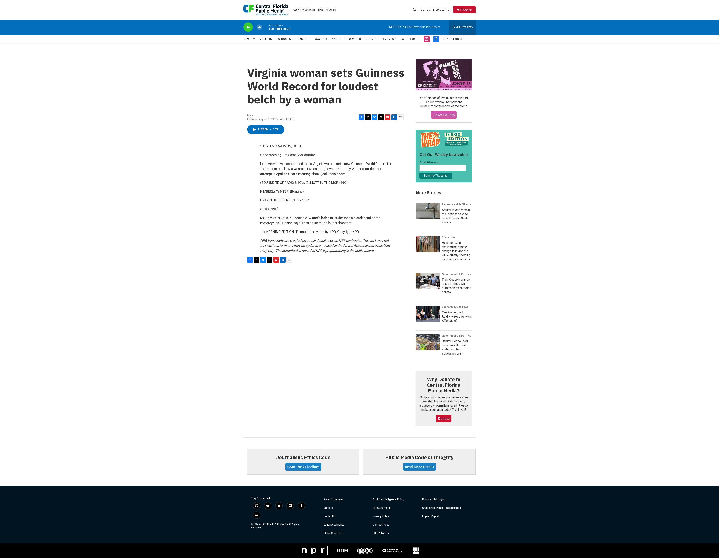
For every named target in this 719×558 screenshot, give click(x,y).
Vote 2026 (267, 38)
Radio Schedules (333, 499)
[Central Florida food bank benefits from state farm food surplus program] (428, 342)
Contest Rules (381, 524)
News (247, 38)
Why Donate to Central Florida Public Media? (444, 385)
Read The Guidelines (303, 467)
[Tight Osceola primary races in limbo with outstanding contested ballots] (428, 281)
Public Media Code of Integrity (419, 457)
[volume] (259, 27)
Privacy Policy (381, 516)
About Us (409, 38)
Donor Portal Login (433, 499)
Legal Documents (334, 524)
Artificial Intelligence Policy (388, 499)
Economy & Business (455, 307)
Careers (328, 507)
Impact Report (430, 516)
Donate (466, 10)
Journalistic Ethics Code (303, 457)
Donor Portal (453, 38)
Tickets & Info (444, 115)
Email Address (429, 162)
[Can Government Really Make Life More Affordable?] (428, 314)
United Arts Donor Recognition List (442, 507)
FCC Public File (381, 533)
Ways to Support (362, 38)
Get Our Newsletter (436, 9)
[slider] (265, 27)
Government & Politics (456, 274)
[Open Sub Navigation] (254, 38)
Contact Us (330, 516)
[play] (248, 27)
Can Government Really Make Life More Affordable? (457, 316)
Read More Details (419, 467)
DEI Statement (381, 507)
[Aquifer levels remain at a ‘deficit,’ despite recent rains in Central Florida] (428, 211)
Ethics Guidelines (333, 533)
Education (448, 237)
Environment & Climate (456, 204)
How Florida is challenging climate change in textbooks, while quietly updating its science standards (456, 251)
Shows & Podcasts (292, 38)
